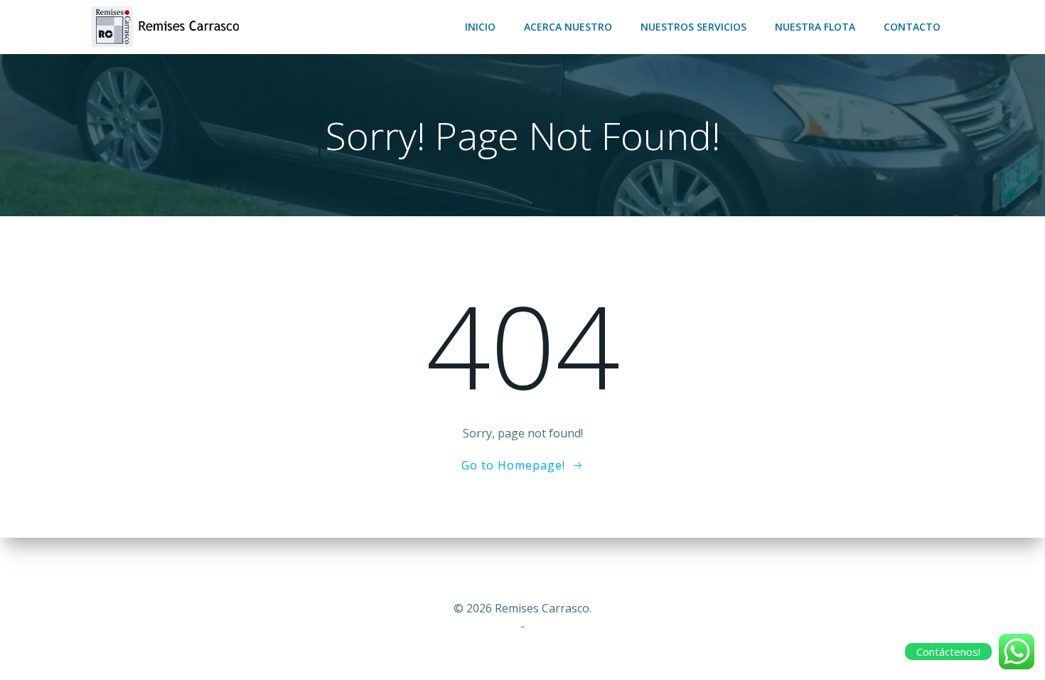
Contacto (912, 26)
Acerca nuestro (568, 26)
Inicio (480, 26)
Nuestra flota (815, 26)
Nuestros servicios (693, 26)
